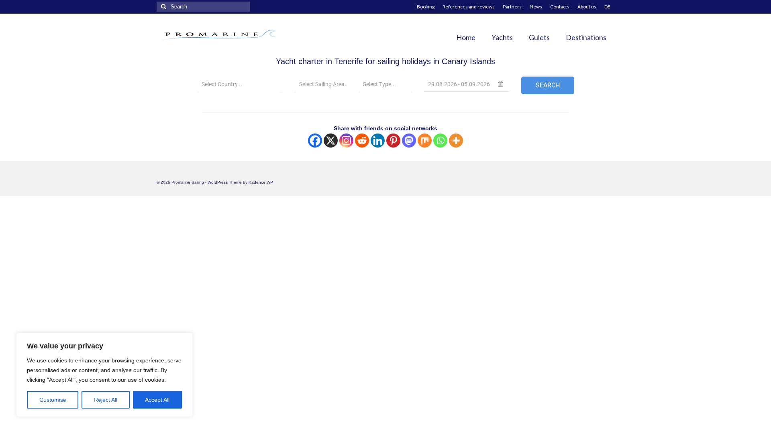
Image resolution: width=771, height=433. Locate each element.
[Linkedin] (378, 141)
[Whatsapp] (440, 141)
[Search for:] (203, 7)
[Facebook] (315, 141)
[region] (104, 375)
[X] (331, 141)
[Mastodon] (409, 141)
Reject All (105, 400)
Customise (52, 400)
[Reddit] (362, 141)
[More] (456, 141)
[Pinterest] (393, 141)
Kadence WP (261, 182)
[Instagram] (346, 141)
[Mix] (425, 141)
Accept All (157, 400)
